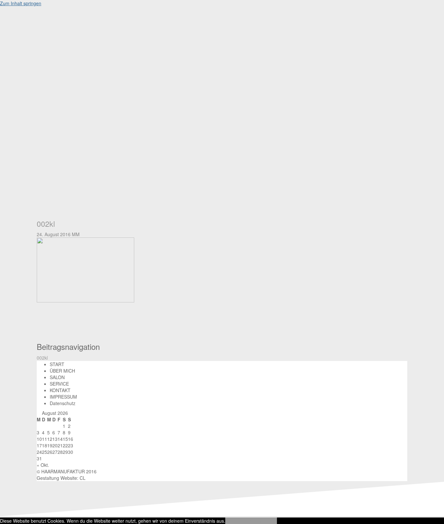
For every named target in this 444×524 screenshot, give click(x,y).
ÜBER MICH (62, 370)
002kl (42, 357)
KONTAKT (60, 390)
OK (228, 521)
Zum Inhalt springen (20, 3)
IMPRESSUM (63, 396)
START (57, 364)
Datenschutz (62, 403)
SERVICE (59, 383)
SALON (57, 377)
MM (76, 234)
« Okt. (43, 465)
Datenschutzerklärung (254, 521)
